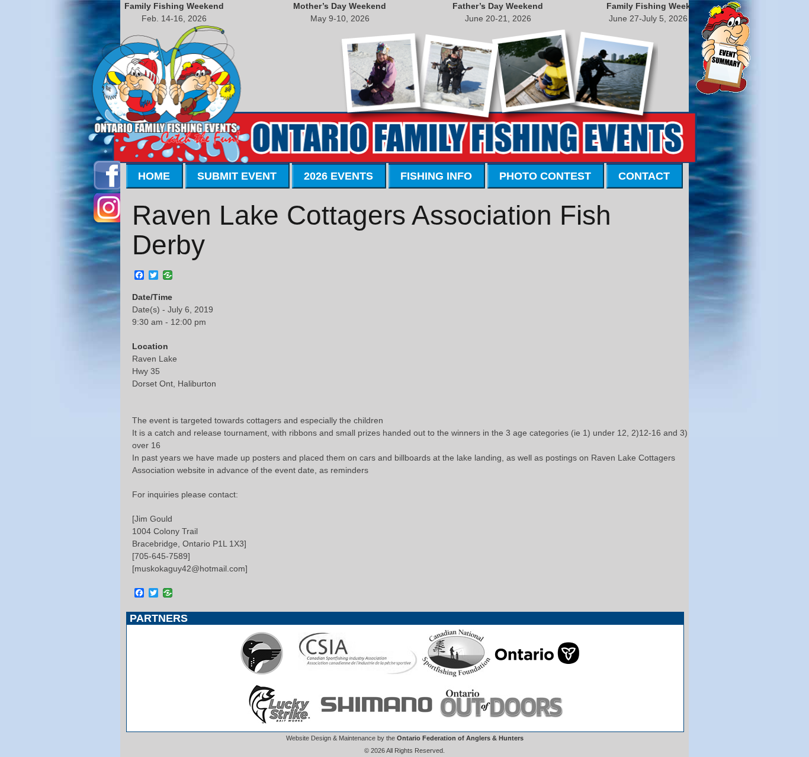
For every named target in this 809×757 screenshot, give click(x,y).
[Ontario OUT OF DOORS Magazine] (501, 725)
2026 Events (338, 176)
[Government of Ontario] (537, 674)
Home (154, 176)
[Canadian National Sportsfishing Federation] (456, 674)
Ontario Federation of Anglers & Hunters (460, 738)
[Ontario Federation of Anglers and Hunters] (261, 674)
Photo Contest (545, 176)
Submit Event (237, 176)
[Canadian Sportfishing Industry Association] (358, 674)
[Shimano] (375, 725)
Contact (644, 176)
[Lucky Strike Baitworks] (280, 725)
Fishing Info (436, 176)
